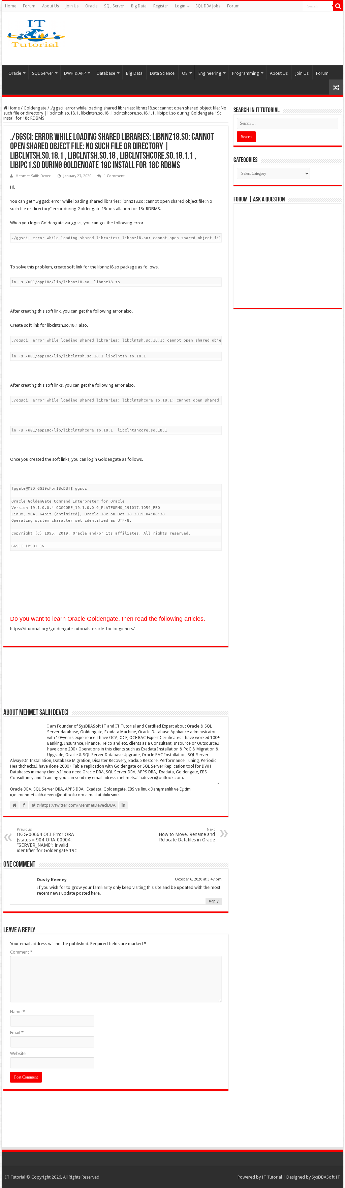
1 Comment (114, 176)
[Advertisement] (220, 38)
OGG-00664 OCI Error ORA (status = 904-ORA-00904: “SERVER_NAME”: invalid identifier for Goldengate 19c (46, 840)
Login (180, 6)
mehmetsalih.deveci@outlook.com (150, 777)
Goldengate (35, 107)
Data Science (162, 73)
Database (106, 73)
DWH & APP (75, 73)
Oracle (91, 6)
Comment (21, 952)
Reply (213, 901)
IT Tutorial (272, 1177)
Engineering (209, 73)
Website (18, 1053)
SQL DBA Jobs (207, 6)
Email (17, 1032)
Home (10, 6)
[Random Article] (336, 87)
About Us (50, 6)
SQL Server (114, 6)
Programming (245, 73)
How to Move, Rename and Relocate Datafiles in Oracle (187, 834)
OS (185, 73)
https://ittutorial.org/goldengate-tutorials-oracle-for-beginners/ (72, 628)
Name (17, 1011)
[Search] (338, 6)
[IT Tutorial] (36, 32)
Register (160, 6)
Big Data (139, 6)
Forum (29, 6)
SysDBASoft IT (326, 1177)
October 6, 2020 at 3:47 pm (198, 879)
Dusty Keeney (52, 879)
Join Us (72, 6)
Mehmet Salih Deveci (33, 176)
